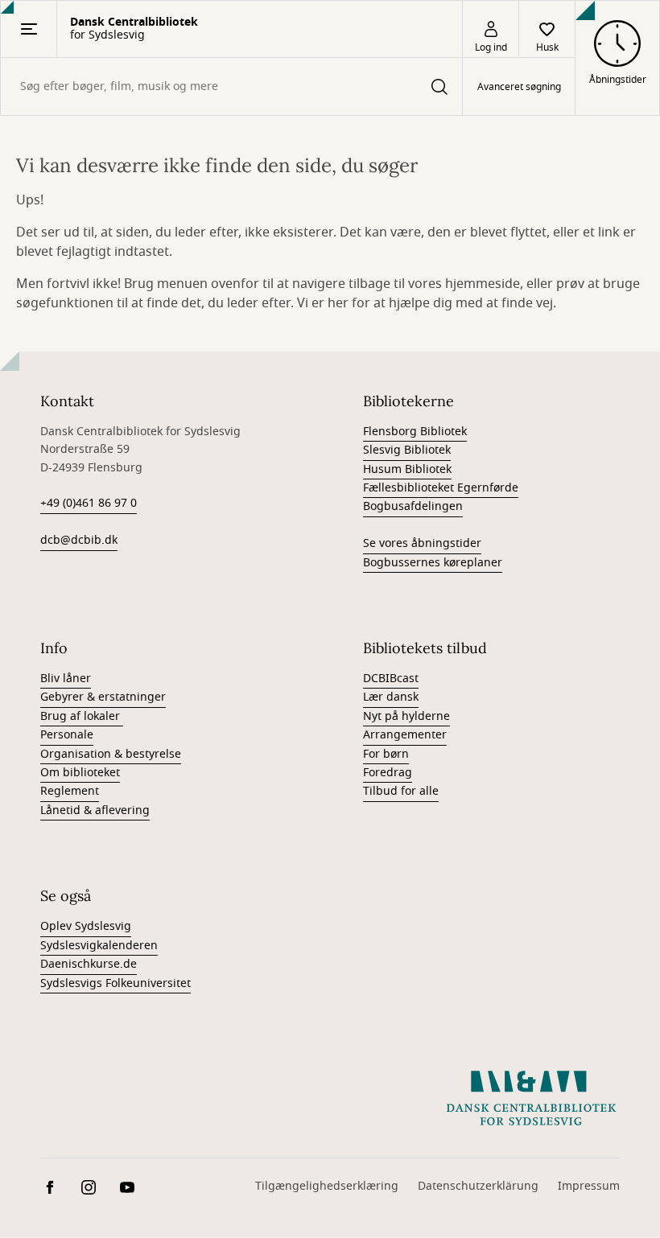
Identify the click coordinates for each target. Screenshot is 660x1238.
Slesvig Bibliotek (407, 450)
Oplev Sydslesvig (85, 926)
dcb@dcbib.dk (79, 540)
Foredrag (387, 772)
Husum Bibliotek (407, 469)
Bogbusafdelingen (413, 506)
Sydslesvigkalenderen (99, 945)
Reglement (69, 791)
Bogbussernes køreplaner (432, 562)
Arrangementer (405, 734)
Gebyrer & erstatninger (103, 697)
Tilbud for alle (401, 791)
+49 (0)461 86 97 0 (88, 503)
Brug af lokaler (81, 716)
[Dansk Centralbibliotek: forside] (531, 1098)
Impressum (589, 1186)
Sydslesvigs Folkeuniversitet (115, 983)
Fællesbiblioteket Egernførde (440, 487)
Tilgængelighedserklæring (326, 1186)
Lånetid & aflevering (95, 810)
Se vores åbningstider (422, 543)
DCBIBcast (391, 678)
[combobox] (231, 86)
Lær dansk (391, 697)
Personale (66, 734)
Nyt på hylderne (406, 716)
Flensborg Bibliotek (415, 431)
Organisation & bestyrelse (110, 754)
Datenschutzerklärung (478, 1186)
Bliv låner (65, 678)
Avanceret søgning (519, 87)
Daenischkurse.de (88, 964)
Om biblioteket (80, 772)
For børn (386, 754)
